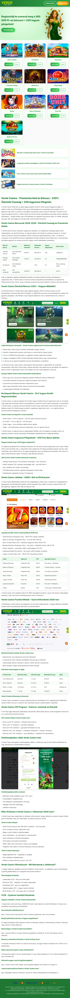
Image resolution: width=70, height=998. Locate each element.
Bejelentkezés (50, 3)
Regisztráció (63, 3)
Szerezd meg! (8, 30)
